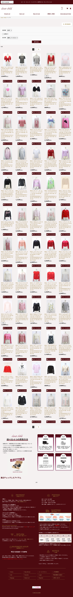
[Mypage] (70, 8)
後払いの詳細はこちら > (22, 501)
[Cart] (67, 8)
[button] (62, 8)
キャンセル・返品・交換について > (26, 539)
